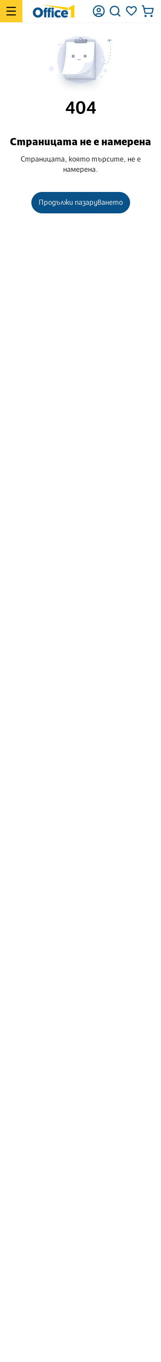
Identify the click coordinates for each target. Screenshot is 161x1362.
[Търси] (115, 11)
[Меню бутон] (11, 11)
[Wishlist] (131, 11)
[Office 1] (53, 11)
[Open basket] (147, 11)
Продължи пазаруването (81, 202)
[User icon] (98, 11)
